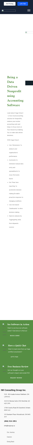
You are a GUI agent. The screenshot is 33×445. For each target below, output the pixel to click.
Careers (9, 437)
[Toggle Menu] (28, 12)
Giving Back (10, 441)
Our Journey (11, 432)
